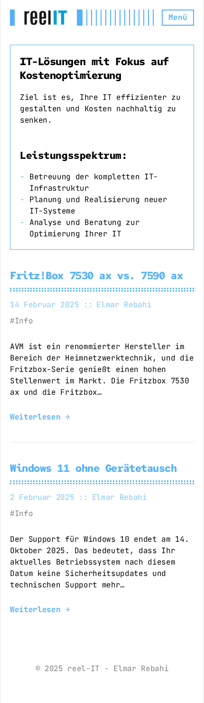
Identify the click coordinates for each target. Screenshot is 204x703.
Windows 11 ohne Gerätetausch (93, 468)
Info (24, 321)
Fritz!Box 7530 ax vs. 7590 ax (96, 275)
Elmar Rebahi (123, 305)
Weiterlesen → (40, 417)
